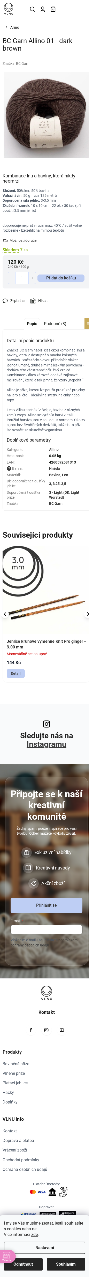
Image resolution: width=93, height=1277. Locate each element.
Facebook (31, 1030)
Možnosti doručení (24, 240)
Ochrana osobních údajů (25, 1169)
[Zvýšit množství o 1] (32, 278)
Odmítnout (23, 1264)
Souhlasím (66, 1264)
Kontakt (10, 1131)
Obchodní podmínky (21, 1159)
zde (34, 1234)
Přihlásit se (46, 905)
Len (65, 475)
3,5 (63, 484)
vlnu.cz (46, 1030)
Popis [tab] (32, 323)
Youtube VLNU (62, 1030)
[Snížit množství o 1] (12, 278)
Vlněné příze (14, 1073)
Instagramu (46, 744)
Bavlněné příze (16, 1063)
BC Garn (56, 504)
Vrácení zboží (15, 1150)
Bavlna (54, 475)
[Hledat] (32, 9)
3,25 (56, 484)
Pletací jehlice (15, 1082)
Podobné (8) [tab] (55, 323)
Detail (16, 673)
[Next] (88, 614)
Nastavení (44, 1247)
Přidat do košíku (61, 278)
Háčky (8, 1092)
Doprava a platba (18, 1140)
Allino (54, 450)
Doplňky (10, 1102)
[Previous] (5, 614)
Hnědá (54, 468)
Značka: (16, 63)
